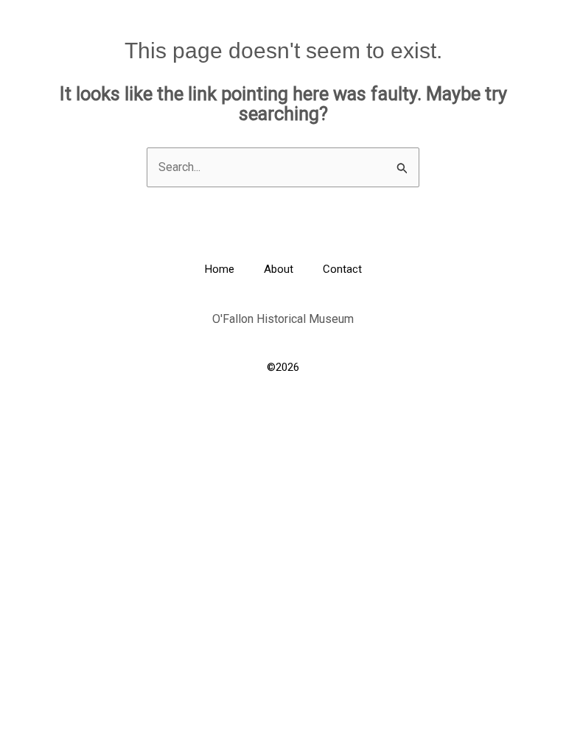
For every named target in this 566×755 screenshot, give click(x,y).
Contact (342, 269)
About (278, 269)
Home (219, 269)
